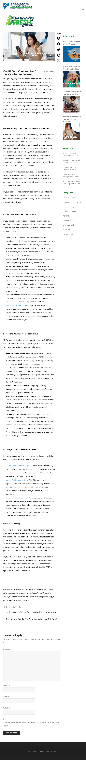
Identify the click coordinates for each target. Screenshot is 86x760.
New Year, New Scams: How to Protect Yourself (72, 119)
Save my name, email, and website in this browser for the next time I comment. (31, 724)
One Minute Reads (69, 211)
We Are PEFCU (68, 234)
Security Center (68, 220)
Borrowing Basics (69, 198)
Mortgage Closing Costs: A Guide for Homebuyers (32, 612)
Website (6, 708)
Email (6, 697)
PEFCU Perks (67, 216)
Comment (8, 649)
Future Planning (68, 207)
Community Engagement (72, 202)
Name (6, 685)
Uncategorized (68, 225)
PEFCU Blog (38, 752)
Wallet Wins (67, 229)
